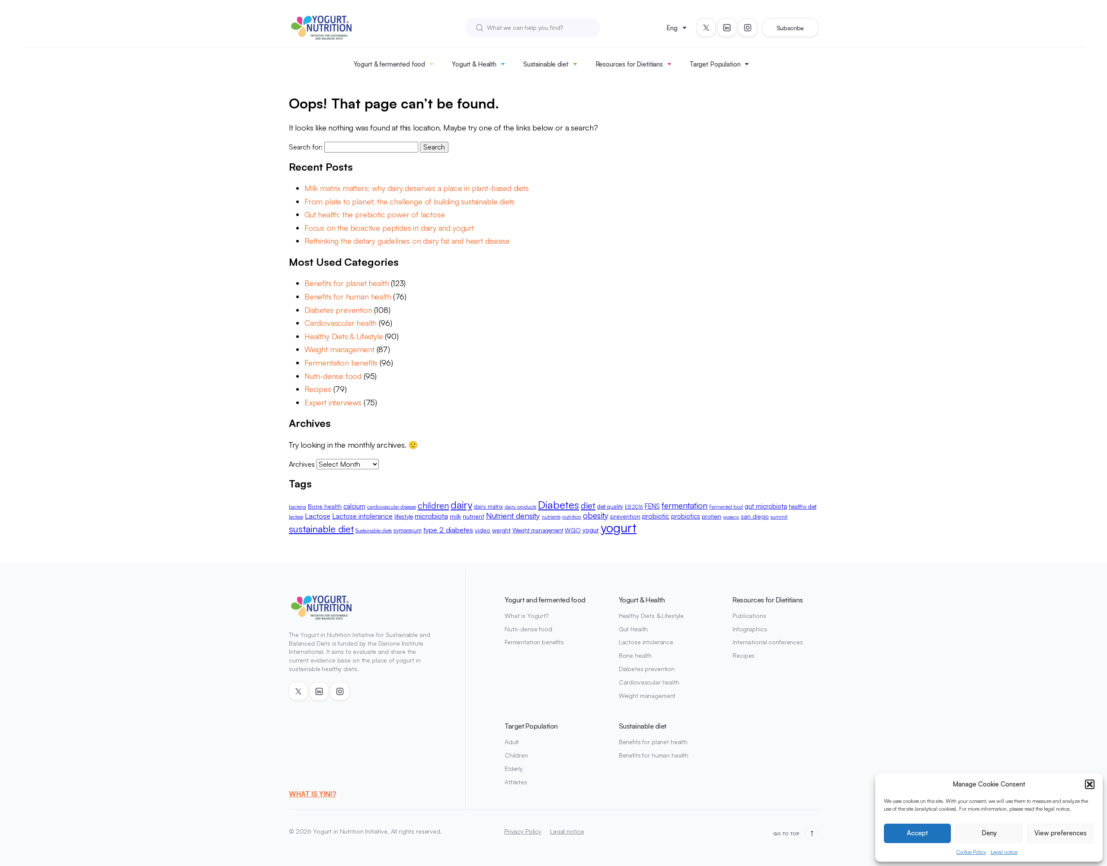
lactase (296, 516)
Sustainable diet (546, 64)
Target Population (715, 64)
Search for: (306, 147)
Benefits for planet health (346, 283)
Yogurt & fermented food (390, 64)
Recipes (317, 389)
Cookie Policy (971, 852)
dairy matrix (488, 506)
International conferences (768, 642)
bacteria (297, 507)
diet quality (610, 506)
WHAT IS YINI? (312, 794)
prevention (625, 516)
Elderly (514, 768)
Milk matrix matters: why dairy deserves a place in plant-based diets (416, 188)
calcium (354, 506)
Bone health (325, 506)
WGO (573, 530)
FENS (652, 506)
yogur (590, 530)
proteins (731, 517)
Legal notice (1004, 852)
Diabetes (558, 504)
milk (455, 516)
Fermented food (726, 507)
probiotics (685, 516)
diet (588, 505)
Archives (302, 464)
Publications (749, 615)
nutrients (551, 516)
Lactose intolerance (362, 516)
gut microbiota (766, 506)
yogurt (619, 527)
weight (501, 530)
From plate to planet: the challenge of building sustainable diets (409, 201)
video (482, 530)
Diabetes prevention (338, 310)
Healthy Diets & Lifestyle (343, 336)
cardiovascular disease (391, 506)
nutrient (473, 516)
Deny (989, 833)
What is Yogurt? (526, 615)
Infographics (750, 629)
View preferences (1060, 833)
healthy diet (802, 506)
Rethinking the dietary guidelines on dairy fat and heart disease (409, 240)
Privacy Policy (522, 831)
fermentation (684, 505)
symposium (408, 530)
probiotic (655, 516)
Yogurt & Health (474, 64)
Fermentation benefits (341, 362)
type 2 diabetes (448, 529)
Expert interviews (333, 402)
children (433, 505)
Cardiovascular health (340, 323)
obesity (595, 515)
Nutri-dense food (333, 376)
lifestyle (403, 516)
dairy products (520, 506)
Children (516, 755)
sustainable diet (321, 528)
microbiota (431, 515)
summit (779, 516)
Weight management (339, 349)
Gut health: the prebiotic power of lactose (374, 214)
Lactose (317, 515)
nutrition (571, 516)
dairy (461, 504)
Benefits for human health (347, 296)
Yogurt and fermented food (545, 599)
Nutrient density (513, 515)
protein (711, 516)
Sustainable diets (373, 530)
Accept (917, 833)
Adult (512, 741)
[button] (1089, 784)
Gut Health (633, 629)
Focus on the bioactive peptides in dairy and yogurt (389, 227)
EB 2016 (634, 506)
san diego (755, 516)
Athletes (516, 782)
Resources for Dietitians (629, 64)
